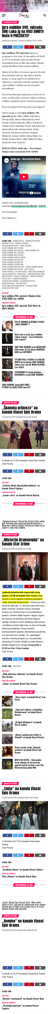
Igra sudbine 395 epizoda (13, 255)
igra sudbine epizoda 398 (13, 264)
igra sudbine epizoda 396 (13, 260)
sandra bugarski (20, 279)
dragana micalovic (10, 246)
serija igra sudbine (11, 281)
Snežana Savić (8, 283)
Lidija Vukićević (9, 274)
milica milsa (8, 276)
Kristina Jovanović (37, 272)
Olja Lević (7, 279)
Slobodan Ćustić (28, 281)
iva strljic (29, 269)
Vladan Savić (32, 286)
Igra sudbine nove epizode (13, 267)
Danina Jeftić (8, 243)
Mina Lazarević (37, 276)
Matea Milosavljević (37, 274)
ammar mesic (19, 241)
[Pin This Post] (29, 47)
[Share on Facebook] (7, 47)
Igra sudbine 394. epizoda (13, 253)
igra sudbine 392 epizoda (13, 248)
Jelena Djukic (21, 272)
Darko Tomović (22, 243)
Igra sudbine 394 (32, 250)
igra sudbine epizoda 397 (13, 262)
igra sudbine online (35, 267)
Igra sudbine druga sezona (14, 257)
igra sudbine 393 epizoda (13, 250)
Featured (17, 666)
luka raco (22, 274)
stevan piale (22, 283)
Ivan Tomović (8, 272)
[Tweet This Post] (18, 47)
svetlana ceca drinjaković (14, 286)
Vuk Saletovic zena (10, 288)
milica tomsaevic (22, 276)
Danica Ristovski (33, 241)
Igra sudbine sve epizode (13, 269)
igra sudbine (26, 246)
